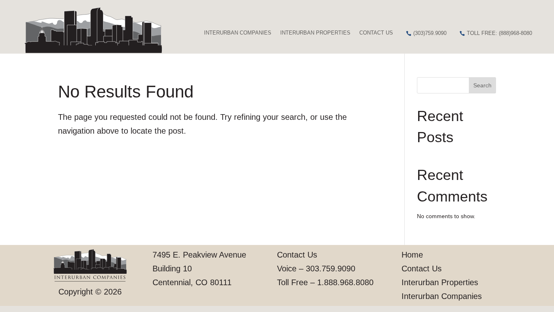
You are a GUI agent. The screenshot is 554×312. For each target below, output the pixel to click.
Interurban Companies (237, 33)
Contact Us (376, 33)
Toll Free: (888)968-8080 (499, 33)
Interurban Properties (315, 33)
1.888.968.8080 (345, 282)
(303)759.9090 (430, 33)
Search (482, 85)
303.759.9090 (330, 268)
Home (412, 254)
